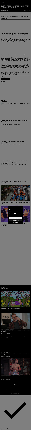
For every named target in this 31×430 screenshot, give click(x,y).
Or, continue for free (15, 222)
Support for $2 (15, 218)
